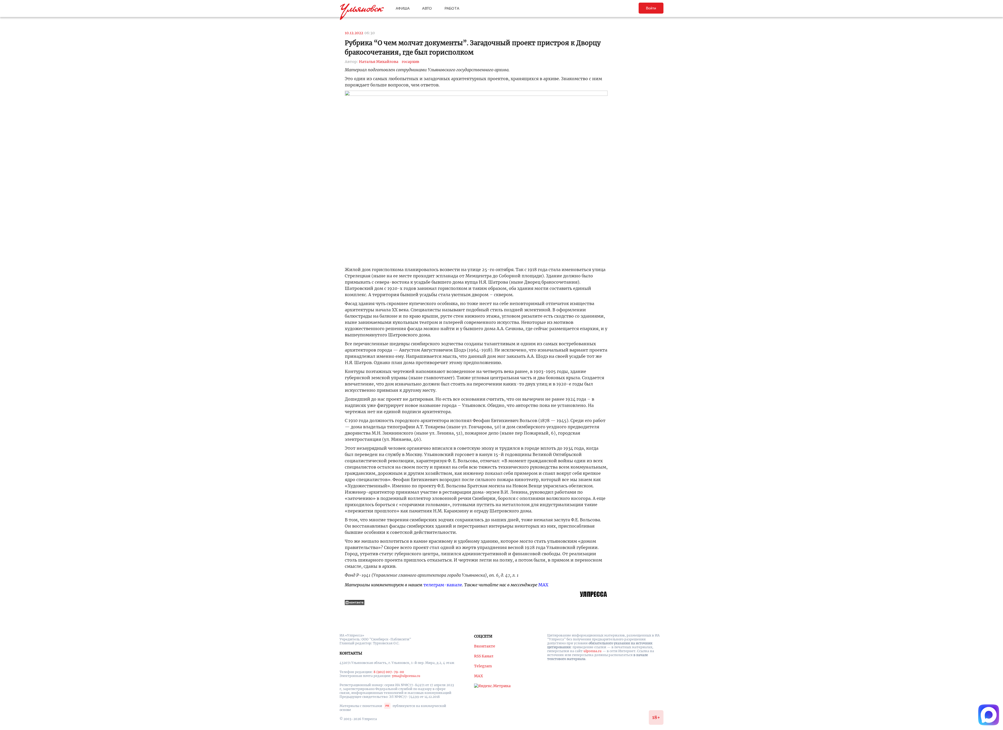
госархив (410, 61)
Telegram (483, 666)
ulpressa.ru (593, 651)
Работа (452, 8)
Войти (651, 8)
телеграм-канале (442, 584)
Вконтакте (484, 646)
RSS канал (483, 656)
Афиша (403, 8)
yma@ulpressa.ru (406, 676)
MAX (543, 584)
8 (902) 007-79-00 (389, 672)
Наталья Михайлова (378, 61)
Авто (427, 8)
